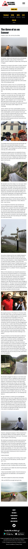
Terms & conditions (10, 544)
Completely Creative (21, 542)
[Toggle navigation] (23, 3)
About (14, 510)
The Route (14, 513)
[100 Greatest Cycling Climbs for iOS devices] (19, 533)
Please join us (14, 515)
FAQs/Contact (14, 521)
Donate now (14, 9)
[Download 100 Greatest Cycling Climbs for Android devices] (8, 533)
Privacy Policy (18, 544)
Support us (14, 518)
